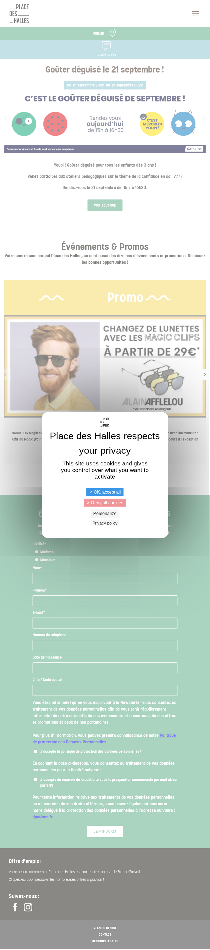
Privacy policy (105, 522)
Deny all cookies (106, 502)
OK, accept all (107, 492)
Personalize (104, 513)
